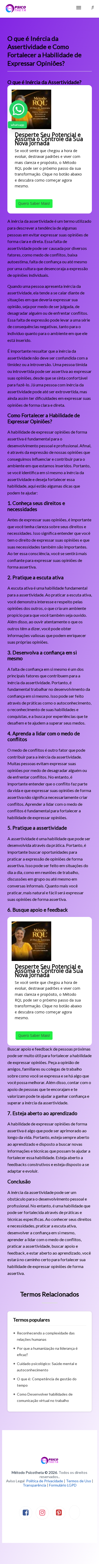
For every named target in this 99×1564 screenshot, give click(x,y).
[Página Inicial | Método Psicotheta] (15, 9)
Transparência (34, 1485)
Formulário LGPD (63, 1485)
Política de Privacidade (44, 1481)
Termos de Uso (78, 1481)
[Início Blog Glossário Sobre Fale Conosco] (49, 9)
